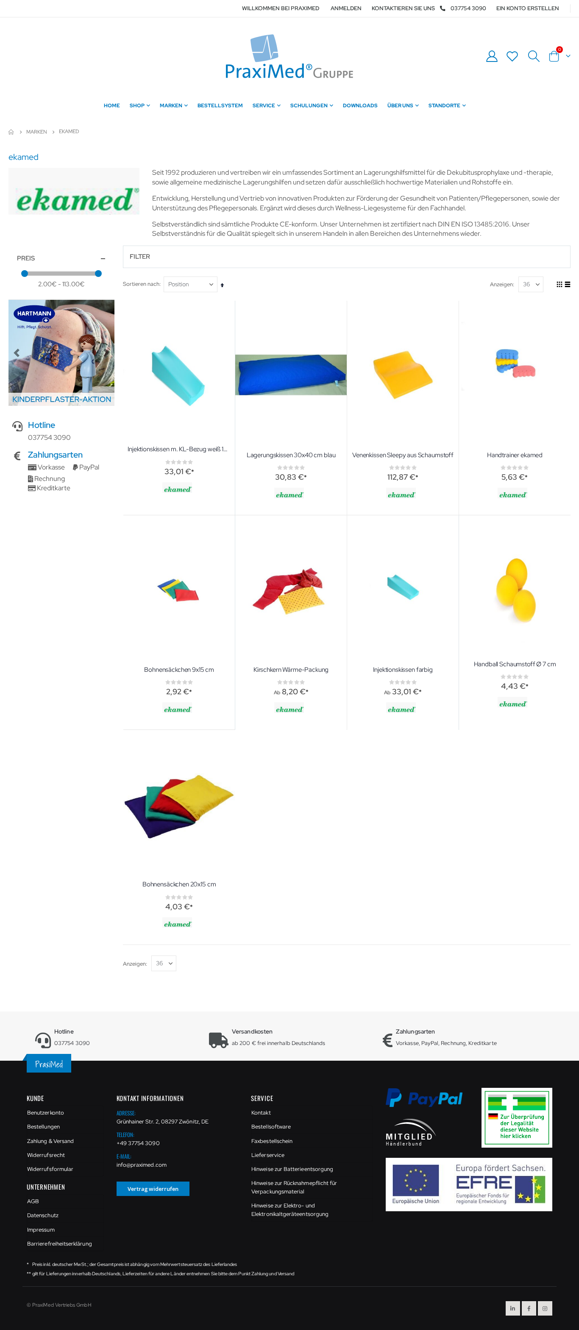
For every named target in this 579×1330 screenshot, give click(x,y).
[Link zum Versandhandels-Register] (520, 1117)
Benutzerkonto (45, 1112)
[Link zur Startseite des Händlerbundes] (411, 1131)
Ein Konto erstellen (527, 8)
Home (11, 131)
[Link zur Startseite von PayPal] (429, 1102)
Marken (36, 132)
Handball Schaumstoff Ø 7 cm (515, 664)
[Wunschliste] (512, 56)
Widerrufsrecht (46, 1155)
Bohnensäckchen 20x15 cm (179, 884)
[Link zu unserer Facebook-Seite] (529, 1308)
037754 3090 (468, 8)
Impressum (41, 1229)
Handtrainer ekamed (515, 455)
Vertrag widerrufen (153, 1189)
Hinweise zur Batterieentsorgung (292, 1169)
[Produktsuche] (533, 56)
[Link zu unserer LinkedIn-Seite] (513, 1308)
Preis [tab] (26, 258)
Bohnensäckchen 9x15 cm (179, 669)
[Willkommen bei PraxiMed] (289, 56)
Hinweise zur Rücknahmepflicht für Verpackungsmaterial (294, 1187)
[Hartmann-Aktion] (61, 353)
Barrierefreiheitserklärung (59, 1243)
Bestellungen (43, 1126)
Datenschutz (42, 1215)
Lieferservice (267, 1155)
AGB (33, 1201)
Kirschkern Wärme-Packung (290, 669)
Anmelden (346, 8)
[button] (16, 353)
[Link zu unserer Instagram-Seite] (545, 1308)
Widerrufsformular (50, 1169)
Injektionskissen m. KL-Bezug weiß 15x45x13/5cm (179, 449)
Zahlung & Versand (50, 1141)
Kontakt (260, 1112)
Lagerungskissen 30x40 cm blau (291, 455)
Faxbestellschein (271, 1141)
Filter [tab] (140, 256)
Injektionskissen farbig (403, 669)
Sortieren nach (141, 284)
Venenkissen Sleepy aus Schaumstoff (403, 455)
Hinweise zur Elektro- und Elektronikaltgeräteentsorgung (289, 1210)
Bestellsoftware (271, 1126)
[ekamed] (178, 487)
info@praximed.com (142, 1164)
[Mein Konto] (491, 56)
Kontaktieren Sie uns (403, 8)
